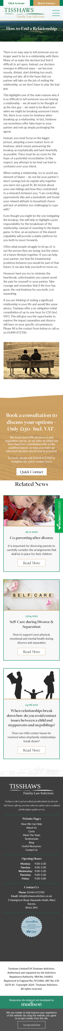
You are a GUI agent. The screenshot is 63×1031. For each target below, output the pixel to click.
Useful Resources (31, 846)
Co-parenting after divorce (31, 537)
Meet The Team (31, 835)
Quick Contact (46, 3)
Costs (31, 831)
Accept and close (31, 1025)
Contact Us (31, 850)
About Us (31, 827)
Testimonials (31, 838)
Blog (31, 842)
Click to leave (16, 3)
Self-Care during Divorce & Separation (31, 624)
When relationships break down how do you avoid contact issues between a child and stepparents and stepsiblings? (31, 718)
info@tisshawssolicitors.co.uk (35, 896)
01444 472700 (35, 892)
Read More (31, 563)
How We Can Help (31, 824)
